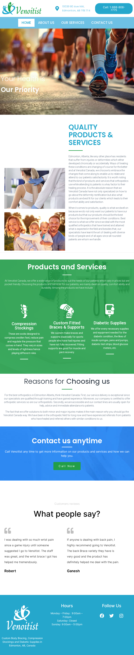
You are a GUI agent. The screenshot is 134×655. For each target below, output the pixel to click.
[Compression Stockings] (24, 310)
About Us (46, 22)
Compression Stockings (24, 325)
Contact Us (102, 22)
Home (26, 22)
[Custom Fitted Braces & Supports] (66, 310)
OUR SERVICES (72, 22)
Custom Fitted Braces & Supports (66, 325)
